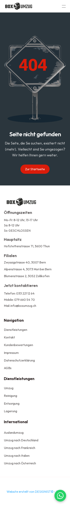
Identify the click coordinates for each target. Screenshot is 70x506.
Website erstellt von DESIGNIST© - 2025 (35, 492)
